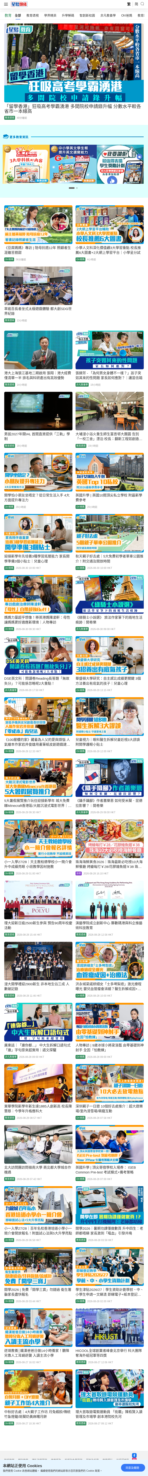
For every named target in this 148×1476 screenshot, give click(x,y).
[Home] (19, 4)
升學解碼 (68, 15)
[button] (72, 188)
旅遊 (78, 873)
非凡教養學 (108, 15)
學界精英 (50, 15)
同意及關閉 (132, 1467)
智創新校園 (87, 15)
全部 (18, 15)
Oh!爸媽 (126, 15)
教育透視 (32, 15)
